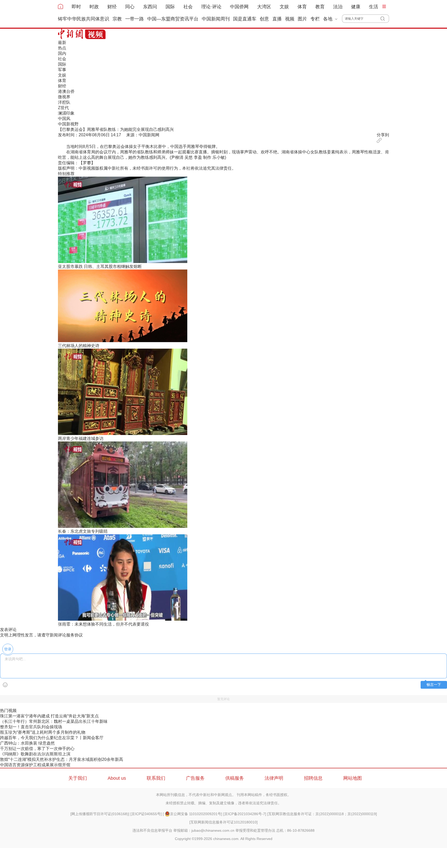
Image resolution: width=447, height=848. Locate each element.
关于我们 (77, 778)
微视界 (64, 97)
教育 (320, 6)
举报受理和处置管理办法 (255, 830)
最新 (62, 42)
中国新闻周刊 (216, 18)
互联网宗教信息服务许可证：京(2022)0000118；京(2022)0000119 (322, 814)
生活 (373, 6)
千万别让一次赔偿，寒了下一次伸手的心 (37, 748)
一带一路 (134, 18)
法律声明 (274, 778)
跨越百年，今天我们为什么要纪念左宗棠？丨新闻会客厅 (51, 738)
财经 (112, 6)
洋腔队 (64, 102)
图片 (302, 18)
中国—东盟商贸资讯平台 (172, 18)
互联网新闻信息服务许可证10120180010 (223, 822)
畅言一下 (434, 685)
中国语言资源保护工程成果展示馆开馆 (35, 765)
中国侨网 (239, 6)
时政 (94, 6)
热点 (62, 48)
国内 (62, 53)
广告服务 (195, 778)
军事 (62, 69)
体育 (302, 6)
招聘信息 (313, 778)
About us (117, 778)
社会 (188, 6)
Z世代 (63, 108)
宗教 (117, 18)
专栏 (315, 18)
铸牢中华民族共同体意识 (83, 18)
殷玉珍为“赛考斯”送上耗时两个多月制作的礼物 (42, 732)
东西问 (150, 6)
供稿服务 (234, 778)
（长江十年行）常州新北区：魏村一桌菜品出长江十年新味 (54, 721)
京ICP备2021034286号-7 (244, 814)
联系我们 (156, 778)
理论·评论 (211, 6)
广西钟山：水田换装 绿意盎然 (27, 743)
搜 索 (385, 18)
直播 (277, 18)
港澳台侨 (66, 91)
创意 (264, 18)
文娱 (284, 6)
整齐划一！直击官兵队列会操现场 (31, 727)
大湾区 (264, 6)
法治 (337, 6)
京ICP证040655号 (146, 814)
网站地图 (352, 778)
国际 (170, 6)
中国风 (64, 118)
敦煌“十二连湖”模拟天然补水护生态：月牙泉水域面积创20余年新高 (61, 759)
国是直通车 (244, 18)
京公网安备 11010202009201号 (195, 814)
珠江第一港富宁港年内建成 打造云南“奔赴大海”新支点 (49, 716)
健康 (355, 6)
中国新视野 (68, 124)
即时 (76, 6)
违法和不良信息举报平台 (152, 830)
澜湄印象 (66, 113)
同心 (130, 6)
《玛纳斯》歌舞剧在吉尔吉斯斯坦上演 (35, 754)
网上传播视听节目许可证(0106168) (99, 814)
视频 (289, 18)
